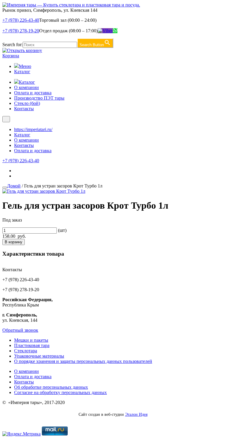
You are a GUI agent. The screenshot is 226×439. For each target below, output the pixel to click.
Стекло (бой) (27, 103)
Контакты (24, 108)
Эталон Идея (136, 414)
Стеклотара (25, 350)
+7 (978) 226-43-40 (20, 20)
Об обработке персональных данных (51, 387)
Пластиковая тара (31, 345)
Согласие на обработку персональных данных (60, 392)
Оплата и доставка (32, 92)
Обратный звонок (20, 330)
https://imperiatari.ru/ (33, 129)
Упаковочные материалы (39, 355)
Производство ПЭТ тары (39, 97)
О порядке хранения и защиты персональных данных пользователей (83, 361)
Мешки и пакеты (31, 340)
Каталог (22, 71)
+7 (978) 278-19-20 (20, 30)
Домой (14, 185)
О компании (26, 87)
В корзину (13, 242)
